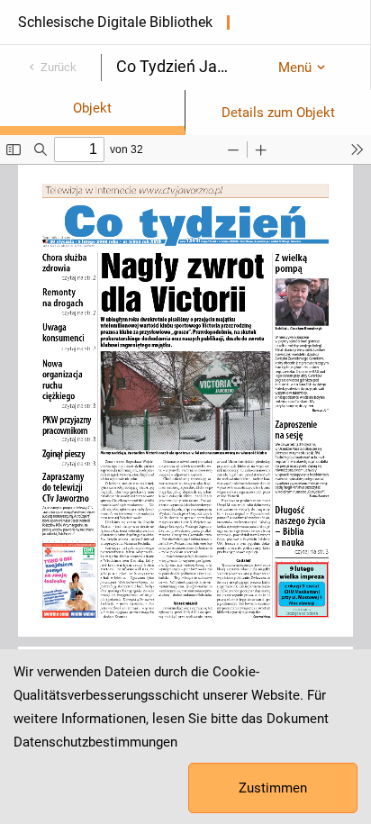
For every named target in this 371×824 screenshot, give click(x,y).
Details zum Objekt (278, 112)
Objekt (92, 108)
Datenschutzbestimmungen (95, 742)
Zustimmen (273, 788)
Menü (295, 67)
